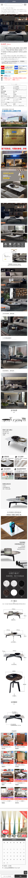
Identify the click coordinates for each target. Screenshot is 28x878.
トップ (2, 8)
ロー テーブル (9, 8)
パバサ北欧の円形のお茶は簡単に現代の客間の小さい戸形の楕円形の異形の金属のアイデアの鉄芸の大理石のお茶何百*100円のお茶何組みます (14, 11)
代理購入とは (6, 75)
